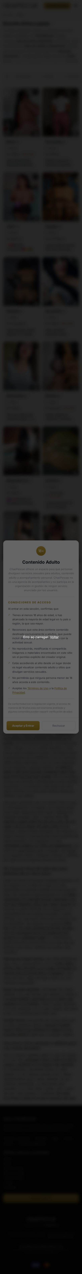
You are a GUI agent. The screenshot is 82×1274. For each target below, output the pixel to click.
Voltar (54, 637)
